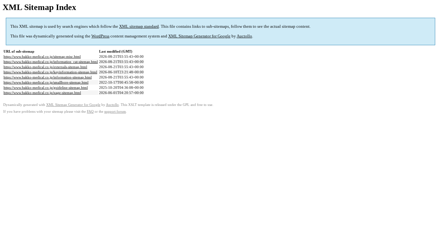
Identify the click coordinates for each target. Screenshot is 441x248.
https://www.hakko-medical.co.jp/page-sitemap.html (42, 93)
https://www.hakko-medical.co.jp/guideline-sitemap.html (46, 87)
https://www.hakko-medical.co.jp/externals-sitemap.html (45, 67)
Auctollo (244, 36)
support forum (115, 111)
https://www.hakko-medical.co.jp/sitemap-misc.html (42, 56)
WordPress (100, 36)
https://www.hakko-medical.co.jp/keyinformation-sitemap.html (50, 72)
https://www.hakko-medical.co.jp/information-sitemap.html (48, 77)
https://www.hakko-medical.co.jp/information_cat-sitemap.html (51, 62)
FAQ (90, 111)
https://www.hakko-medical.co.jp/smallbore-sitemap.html (46, 82)
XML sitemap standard (139, 26)
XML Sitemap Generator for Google (199, 36)
